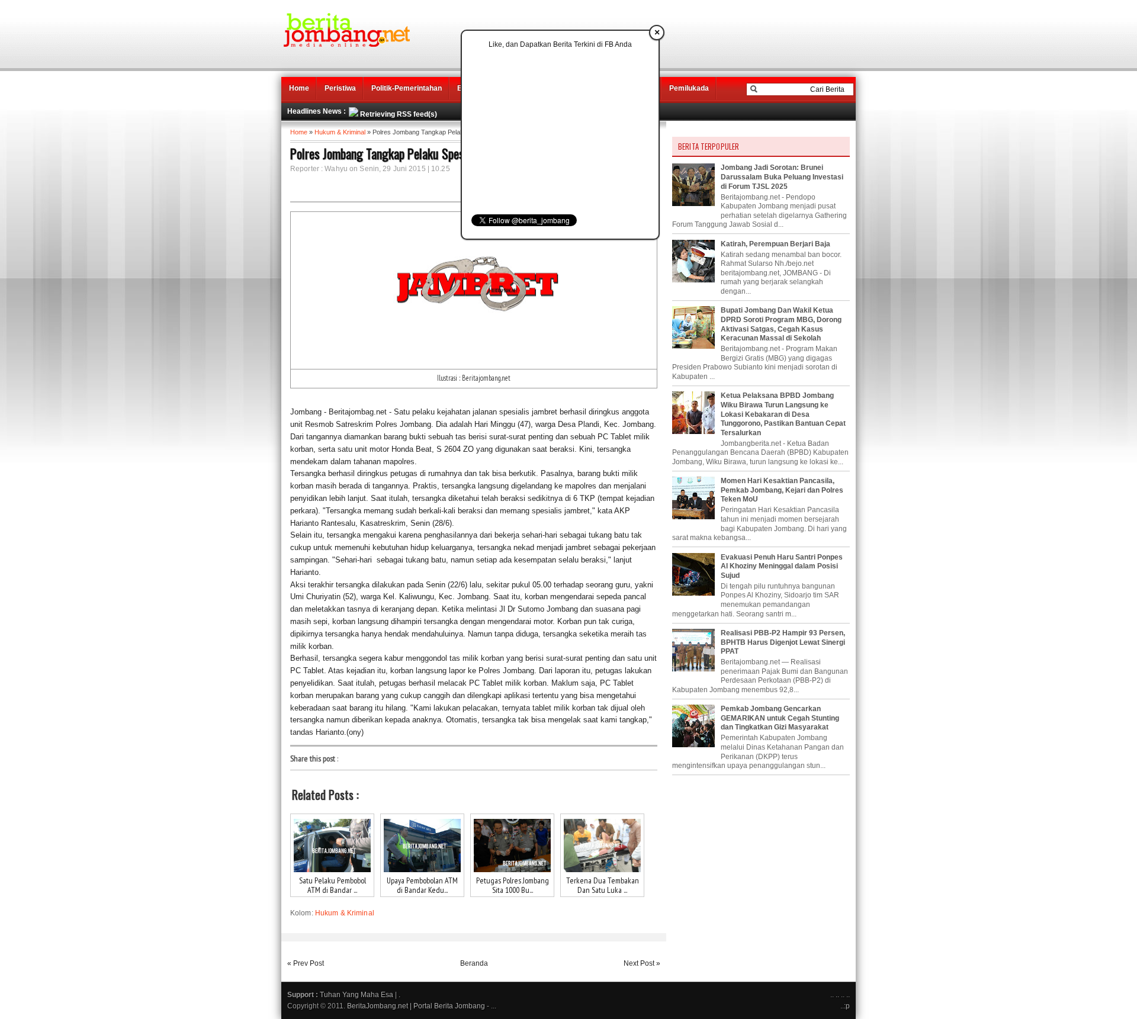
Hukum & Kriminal (339, 132)
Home (299, 88)
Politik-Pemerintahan (406, 88)
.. (837, 995)
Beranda (474, 963)
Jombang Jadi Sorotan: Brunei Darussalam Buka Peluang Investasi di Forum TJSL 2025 (782, 176)
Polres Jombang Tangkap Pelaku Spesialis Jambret (407, 153)
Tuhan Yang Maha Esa (356, 995)
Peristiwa (340, 88)
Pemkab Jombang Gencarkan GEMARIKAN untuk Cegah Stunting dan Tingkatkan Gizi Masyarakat (780, 718)
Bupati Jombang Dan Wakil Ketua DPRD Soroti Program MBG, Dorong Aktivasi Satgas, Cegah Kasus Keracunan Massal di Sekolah (781, 324)
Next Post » (642, 963)
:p (847, 1006)
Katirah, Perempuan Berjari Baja (775, 244)
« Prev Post (305, 963)
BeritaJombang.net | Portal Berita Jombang (416, 1006)
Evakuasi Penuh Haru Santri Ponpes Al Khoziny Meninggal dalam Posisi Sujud (782, 566)
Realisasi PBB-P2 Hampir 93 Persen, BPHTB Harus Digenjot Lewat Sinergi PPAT (783, 642)
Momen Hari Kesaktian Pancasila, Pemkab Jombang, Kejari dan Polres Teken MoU (782, 490)
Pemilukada (689, 88)
